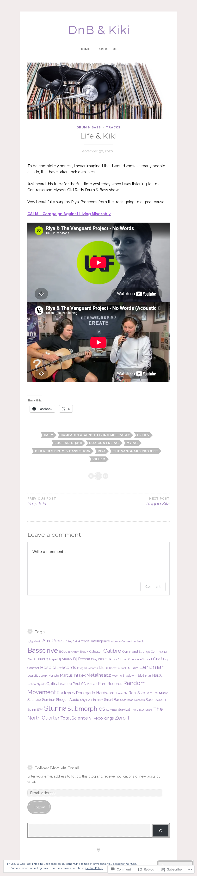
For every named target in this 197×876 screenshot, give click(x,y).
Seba (38, 700)
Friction (122, 659)
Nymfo (41, 684)
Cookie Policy (94, 868)
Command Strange (136, 651)
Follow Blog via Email (57, 767)
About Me (107, 49)
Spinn (31, 709)
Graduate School (140, 659)
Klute (103, 667)
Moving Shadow (123, 675)
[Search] (160, 830)
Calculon (95, 651)
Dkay (94, 659)
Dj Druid (38, 659)
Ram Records (110, 683)
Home (85, 49)
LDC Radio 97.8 (68, 443)
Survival (124, 709)
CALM (49, 435)
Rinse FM (122, 693)
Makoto (54, 675)
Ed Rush (111, 659)
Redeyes (66, 692)
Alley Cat (71, 641)
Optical (52, 683)
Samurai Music (157, 693)
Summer (111, 709)
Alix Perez (53, 641)
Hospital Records (58, 667)
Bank (140, 641)
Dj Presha (81, 659)
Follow (39, 807)
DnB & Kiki (99, 30)
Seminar (48, 699)
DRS (101, 659)
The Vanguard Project (135, 451)
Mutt (148, 675)
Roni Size (137, 693)
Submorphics (86, 708)
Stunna (55, 708)
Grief (157, 659)
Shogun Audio (67, 699)
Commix (157, 651)
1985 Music (34, 641)
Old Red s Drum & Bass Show (63, 451)
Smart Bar (111, 700)
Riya (102, 451)
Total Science (74, 717)
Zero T (122, 718)
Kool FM (125, 668)
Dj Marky (64, 659)
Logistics (33, 675)
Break (84, 651)
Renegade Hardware (95, 692)
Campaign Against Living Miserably (95, 435)
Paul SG (79, 684)
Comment (152, 586)
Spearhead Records (132, 700)
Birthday (73, 651)
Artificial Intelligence (94, 641)
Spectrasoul (156, 699)
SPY (40, 709)
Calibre (112, 650)
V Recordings (101, 718)
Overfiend (66, 684)
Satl (30, 699)
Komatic (114, 668)
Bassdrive (42, 650)
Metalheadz (98, 675)
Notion (31, 684)
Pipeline (92, 684)
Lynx (44, 675)
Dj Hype (51, 659)
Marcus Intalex (73, 675)
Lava (134, 668)
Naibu (157, 675)
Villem (98, 459)
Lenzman (152, 666)
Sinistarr (97, 700)
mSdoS (139, 675)
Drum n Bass (89, 127)
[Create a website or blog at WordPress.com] (98, 850)
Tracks (113, 127)
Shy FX (85, 700)
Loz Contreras (104, 443)
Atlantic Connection (123, 641)
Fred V (143, 435)
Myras (133, 443)
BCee (63, 651)
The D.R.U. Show (141, 709)
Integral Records (87, 668)
